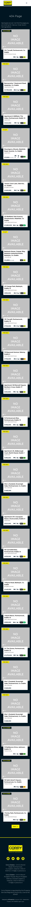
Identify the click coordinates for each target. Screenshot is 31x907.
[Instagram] (18, 858)
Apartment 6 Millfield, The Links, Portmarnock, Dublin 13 (14, 117)
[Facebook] (8, 858)
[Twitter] (13, 858)
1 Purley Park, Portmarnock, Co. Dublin (15, 814)
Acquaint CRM (18, 899)
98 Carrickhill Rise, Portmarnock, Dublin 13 (12, 551)
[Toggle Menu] (26, 3)
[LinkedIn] (22, 858)
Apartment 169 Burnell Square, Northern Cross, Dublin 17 (15, 386)
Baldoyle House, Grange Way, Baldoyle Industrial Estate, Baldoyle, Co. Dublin (14, 253)
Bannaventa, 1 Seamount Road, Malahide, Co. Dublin (15, 84)
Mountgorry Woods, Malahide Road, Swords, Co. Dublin (14, 150)
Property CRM (10, 901)
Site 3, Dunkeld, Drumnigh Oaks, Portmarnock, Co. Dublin (15, 682)
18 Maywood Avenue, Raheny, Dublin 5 (14, 353)
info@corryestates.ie (18, 871)
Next (14, 826)
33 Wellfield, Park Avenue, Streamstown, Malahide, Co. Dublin (14, 218)
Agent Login (21, 901)
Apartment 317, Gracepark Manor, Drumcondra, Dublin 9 (14, 518)
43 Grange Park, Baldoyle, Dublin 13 (13, 287)
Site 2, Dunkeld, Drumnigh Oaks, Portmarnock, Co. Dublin (15, 485)
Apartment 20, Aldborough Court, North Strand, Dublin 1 (14, 452)
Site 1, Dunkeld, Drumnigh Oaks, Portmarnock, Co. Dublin (15, 715)
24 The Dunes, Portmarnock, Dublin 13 (14, 649)
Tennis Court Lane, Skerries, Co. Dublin (14, 184)
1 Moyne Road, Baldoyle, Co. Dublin (14, 583)
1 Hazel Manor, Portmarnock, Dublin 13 (14, 616)
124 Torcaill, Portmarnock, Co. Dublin (14, 51)
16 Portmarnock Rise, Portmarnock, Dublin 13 (12, 419)
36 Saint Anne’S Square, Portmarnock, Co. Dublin (13, 781)
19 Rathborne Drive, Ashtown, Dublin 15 (14, 748)
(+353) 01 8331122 (18, 880)
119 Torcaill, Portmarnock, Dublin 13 (13, 320)
